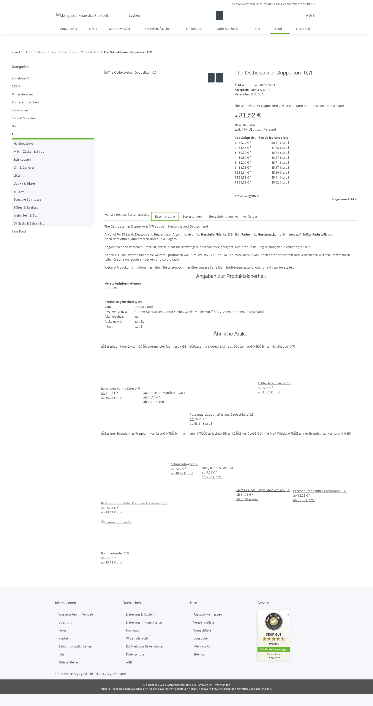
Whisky (19, 191)
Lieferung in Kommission (144, 622)
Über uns (65, 622)
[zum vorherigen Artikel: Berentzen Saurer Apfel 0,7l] (155, 53)
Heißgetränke (23, 143)
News (62, 630)
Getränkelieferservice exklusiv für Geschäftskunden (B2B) (273, 4)
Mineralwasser (22, 94)
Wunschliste (202, 630)
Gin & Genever (24, 167)
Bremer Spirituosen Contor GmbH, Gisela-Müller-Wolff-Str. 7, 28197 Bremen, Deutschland (199, 312)
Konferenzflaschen (25, 102)
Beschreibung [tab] (165, 216)
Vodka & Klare (260, 90)
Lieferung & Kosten (140, 614)
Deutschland (143, 307)
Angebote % (20, 78)
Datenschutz (135, 654)
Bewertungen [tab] (192, 216)
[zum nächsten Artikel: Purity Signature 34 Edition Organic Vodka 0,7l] (163, 53)
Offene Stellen (68, 662)
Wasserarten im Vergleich (77, 614)
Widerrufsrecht (137, 638)
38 (136, 317)
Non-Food (19, 231)
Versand (270, 129)
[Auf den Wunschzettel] (219, 77)
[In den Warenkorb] (107, 67)
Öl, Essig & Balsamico (29, 223)
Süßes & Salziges (26, 207)
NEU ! (16, 86)
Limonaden (20, 110)
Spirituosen (22, 159)
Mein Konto (201, 646)
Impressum (134, 630)
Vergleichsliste (203, 622)
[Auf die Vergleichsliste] (211, 77)
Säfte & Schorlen (24, 118)
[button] (291, 15)
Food (15, 134)
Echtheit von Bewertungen (145, 646)
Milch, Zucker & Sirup (29, 151)
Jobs (61, 654)
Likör (17, 175)
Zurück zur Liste (22, 52)
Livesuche (200, 638)
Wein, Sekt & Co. (25, 215)
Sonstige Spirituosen (28, 199)
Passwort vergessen (207, 614)
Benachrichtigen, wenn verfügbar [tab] (233, 216)
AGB (129, 662)
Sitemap (199, 654)
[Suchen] (219, 15)
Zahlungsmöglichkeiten (75, 646)
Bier (15, 126)
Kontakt (64, 638)
